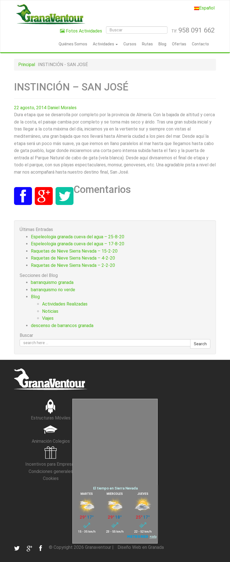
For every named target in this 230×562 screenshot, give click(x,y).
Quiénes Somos (73, 44)
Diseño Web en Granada (141, 547)
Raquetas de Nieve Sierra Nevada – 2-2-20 (73, 265)
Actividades (104, 44)
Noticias (50, 311)
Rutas (147, 44)
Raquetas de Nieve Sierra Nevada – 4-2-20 (73, 258)
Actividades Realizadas (65, 304)
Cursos (129, 44)
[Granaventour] (50, 14)
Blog (162, 44)
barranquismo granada (52, 282)
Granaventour (98, 547)
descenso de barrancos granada (62, 325)
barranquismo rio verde (53, 289)
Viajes (48, 318)
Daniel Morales (62, 107)
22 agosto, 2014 (30, 107)
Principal (26, 64)
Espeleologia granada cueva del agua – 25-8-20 (77, 236)
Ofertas (179, 44)
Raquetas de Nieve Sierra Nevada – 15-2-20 (74, 251)
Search (200, 344)
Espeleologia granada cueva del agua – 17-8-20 (77, 243)
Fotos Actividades (83, 31)
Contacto (200, 44)
